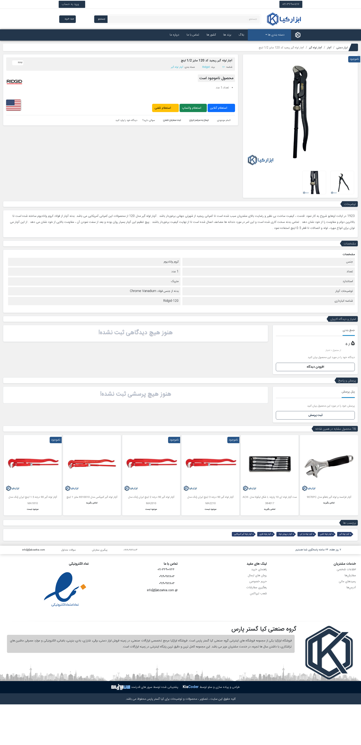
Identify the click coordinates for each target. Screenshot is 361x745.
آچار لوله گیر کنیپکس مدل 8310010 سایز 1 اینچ (92, 497)
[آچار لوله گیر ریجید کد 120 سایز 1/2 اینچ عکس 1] (342, 182)
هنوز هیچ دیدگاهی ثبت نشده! (135, 332)
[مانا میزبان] (120, 687)
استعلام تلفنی (163, 108)
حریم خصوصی (258, 581)
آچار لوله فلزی (265, 534)
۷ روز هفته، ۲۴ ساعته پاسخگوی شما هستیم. (318, 550)
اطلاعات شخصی (346, 569)
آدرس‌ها (351, 587)
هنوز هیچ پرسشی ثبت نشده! (135, 394)
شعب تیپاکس (258, 593)
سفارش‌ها (350, 575)
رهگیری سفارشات (256, 587)
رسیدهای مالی (347, 581)
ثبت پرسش (315, 415)
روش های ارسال (257, 575)
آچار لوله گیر (177, 67)
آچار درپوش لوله (285, 534)
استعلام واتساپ (192, 108)
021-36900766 (290, 4)
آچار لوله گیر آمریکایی (243, 534)
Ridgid (206, 67)
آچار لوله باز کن (306, 534)
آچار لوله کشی (325, 534)
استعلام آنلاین (219, 108)
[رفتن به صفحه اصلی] (298, 35)
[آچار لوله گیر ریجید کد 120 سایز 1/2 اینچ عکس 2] (314, 182)
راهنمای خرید (259, 569)
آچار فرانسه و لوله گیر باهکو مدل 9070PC (329, 497)
